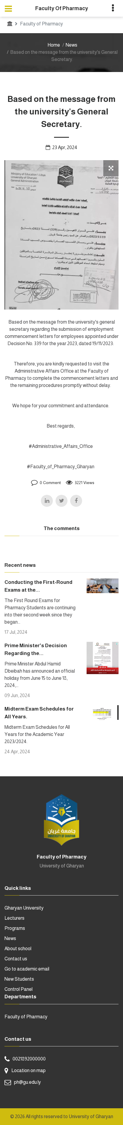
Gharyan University (24, 907)
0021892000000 (29, 1058)
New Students (19, 979)
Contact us (15, 958)
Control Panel (18, 989)
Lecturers (14, 918)
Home (53, 45)
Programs (14, 928)
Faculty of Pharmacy (25, 1016)
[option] (61, 235)
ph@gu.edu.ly (27, 1082)
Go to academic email (26, 968)
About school (17, 948)
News (71, 45)
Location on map (28, 1070)
